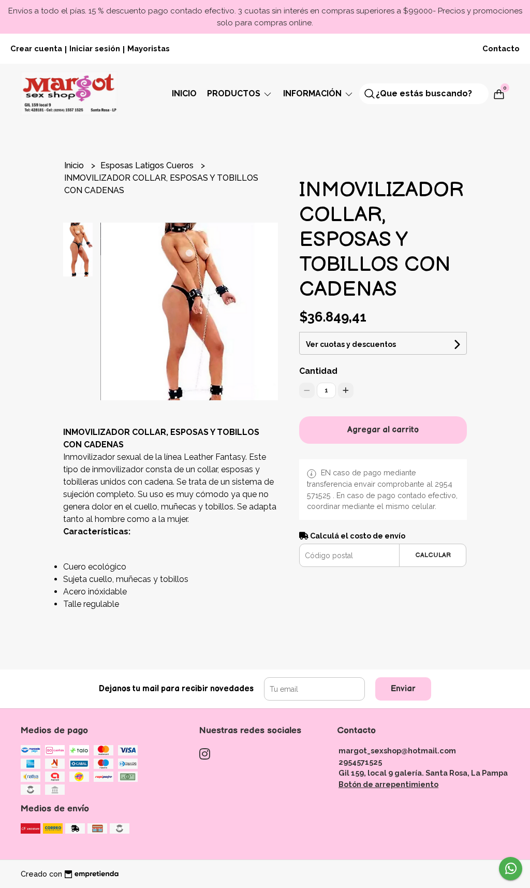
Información (313, 93)
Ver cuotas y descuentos (351, 344)
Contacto (501, 48)
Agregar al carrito (383, 430)
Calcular (433, 555)
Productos (234, 93)
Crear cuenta (36, 48)
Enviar (403, 689)
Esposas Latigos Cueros (148, 165)
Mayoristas (148, 48)
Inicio (184, 93)
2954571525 (360, 762)
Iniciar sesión (94, 48)
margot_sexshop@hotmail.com (397, 750)
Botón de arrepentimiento (388, 784)
